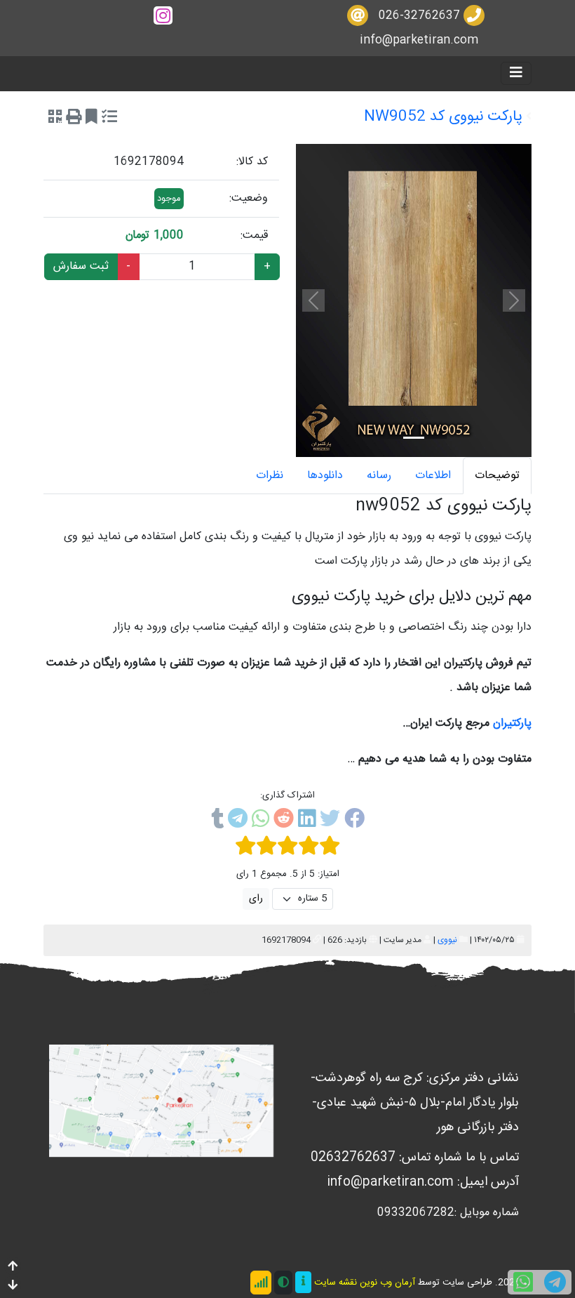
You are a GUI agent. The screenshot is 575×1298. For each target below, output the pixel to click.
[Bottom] (12, 1286)
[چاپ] (73, 118)
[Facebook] (354, 821)
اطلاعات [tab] (433, 475)
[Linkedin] (307, 821)
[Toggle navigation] (516, 73)
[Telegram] (238, 821)
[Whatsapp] (260, 821)
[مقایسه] (109, 118)
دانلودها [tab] (325, 475)
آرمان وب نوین (387, 1282)
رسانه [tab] (379, 475)
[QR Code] (55, 118)
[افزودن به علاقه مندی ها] (91, 118)
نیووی (447, 940)
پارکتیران (512, 723)
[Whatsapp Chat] (523, 1282)
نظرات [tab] (269, 475)
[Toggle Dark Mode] (283, 1282)
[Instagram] (163, 15)
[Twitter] (330, 821)
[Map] (161, 1101)
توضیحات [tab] (497, 475)
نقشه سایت (335, 1282)
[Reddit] (283, 821)
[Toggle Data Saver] (260, 1282)
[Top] (12, 1267)
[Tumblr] (217, 821)
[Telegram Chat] (555, 1282)
